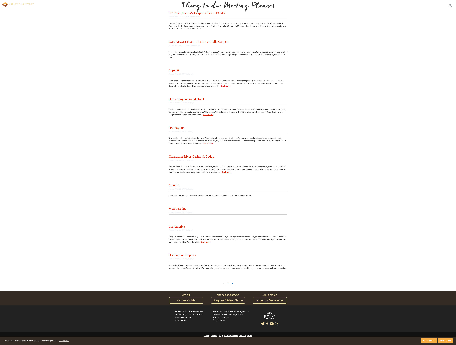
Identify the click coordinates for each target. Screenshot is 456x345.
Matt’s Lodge (177, 208)
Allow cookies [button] (445, 341)
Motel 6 (174, 185)
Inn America (177, 226)
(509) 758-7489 (181, 320)
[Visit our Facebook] (267, 324)
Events (206, 335)
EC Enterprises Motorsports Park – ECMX (197, 13)
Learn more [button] (64, 341)
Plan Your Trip (438, 5)
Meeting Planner (231, 335)
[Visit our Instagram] (276, 324)
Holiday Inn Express (182, 255)
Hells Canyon (358, 5)
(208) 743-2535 (219, 320)
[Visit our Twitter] (263, 324)
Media (249, 335)
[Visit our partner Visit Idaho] (270, 318)
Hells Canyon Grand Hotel (186, 99)
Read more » (226, 86)
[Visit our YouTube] (272, 324)
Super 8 (174, 70)
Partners (242, 335)
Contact (214, 335)
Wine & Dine (373, 5)
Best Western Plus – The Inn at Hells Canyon (198, 41)
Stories (425, 5)
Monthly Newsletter (269, 300)
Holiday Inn (177, 128)
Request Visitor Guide (228, 300)
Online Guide (186, 300)
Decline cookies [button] (429, 341)
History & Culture (392, 5)
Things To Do (410, 5)
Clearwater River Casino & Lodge (191, 156)
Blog (221, 335)
